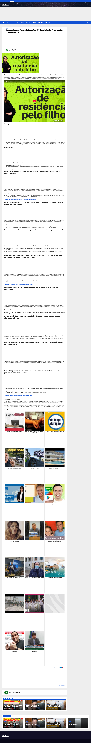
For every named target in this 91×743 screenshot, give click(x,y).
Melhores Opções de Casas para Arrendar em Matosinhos (13, 706)
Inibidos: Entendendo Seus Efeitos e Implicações (32, 706)
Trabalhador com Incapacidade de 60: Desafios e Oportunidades (18, 683)
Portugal (28, 22)
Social (17, 22)
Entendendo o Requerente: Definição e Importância (54, 706)
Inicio (7, 22)
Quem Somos (40, 22)
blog (5, 721)
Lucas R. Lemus (13, 49)
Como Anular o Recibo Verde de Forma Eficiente (77, 723)
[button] (87, 22)
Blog (34, 22)
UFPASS (5, 5)
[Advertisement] (45, 14)
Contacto (47, 22)
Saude (12, 22)
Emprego (22, 22)
